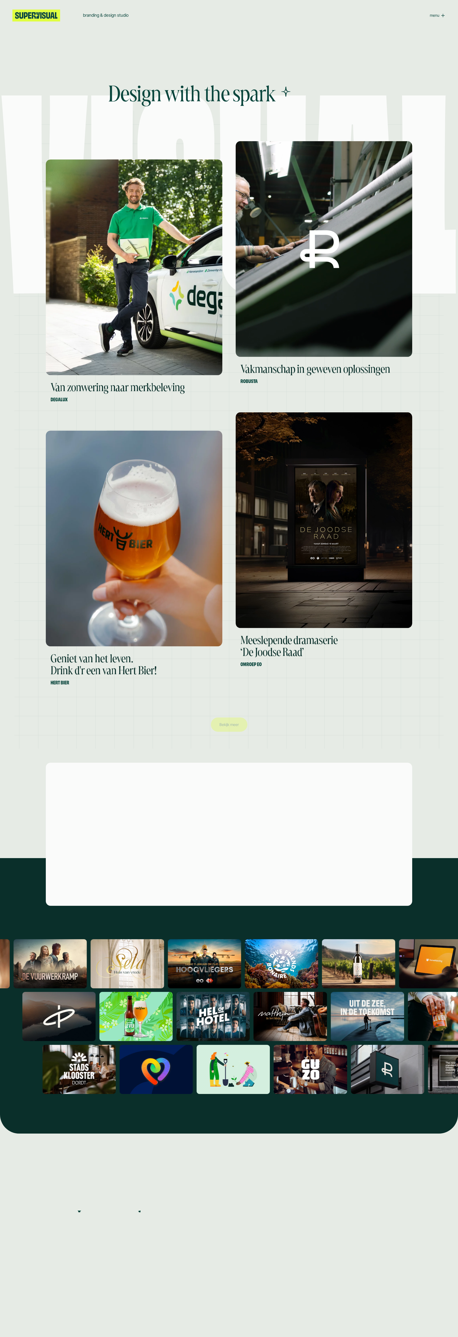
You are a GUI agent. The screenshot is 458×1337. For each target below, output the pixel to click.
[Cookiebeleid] (23, 1318)
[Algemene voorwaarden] (59, 1318)
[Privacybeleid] (96, 1318)
